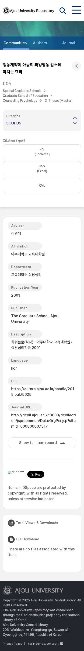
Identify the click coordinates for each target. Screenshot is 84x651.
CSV (42, 168)
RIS (42, 151)
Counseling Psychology (20, 100)
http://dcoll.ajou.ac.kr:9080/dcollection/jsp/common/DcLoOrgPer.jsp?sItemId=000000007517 (43, 421)
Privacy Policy (12, 643)
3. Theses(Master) (59, 100)
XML (42, 185)
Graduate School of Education (25, 96)
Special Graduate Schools (22, 91)
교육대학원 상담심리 (26, 275)
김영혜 (16, 233)
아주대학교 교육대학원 (28, 254)
